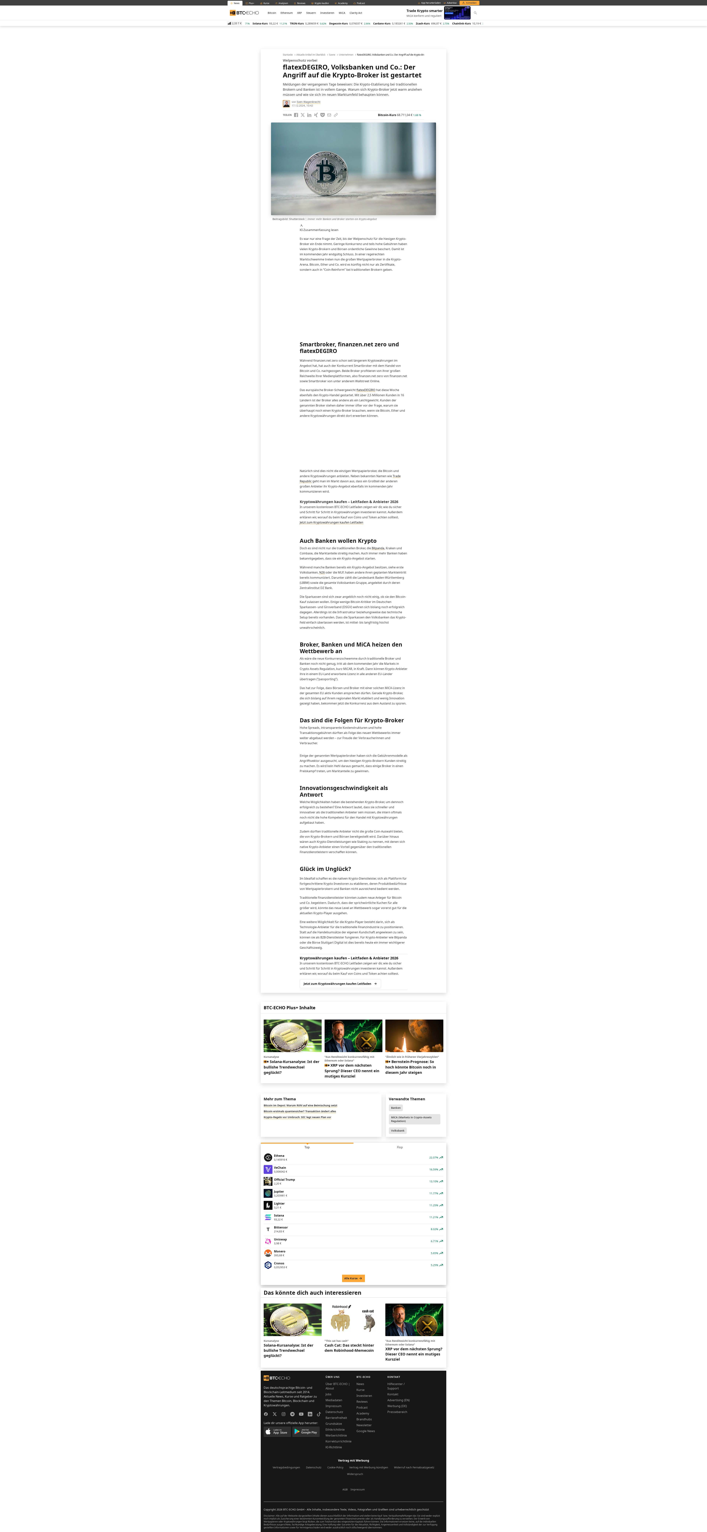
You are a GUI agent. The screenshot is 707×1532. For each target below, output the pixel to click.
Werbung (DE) (397, 1406)
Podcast (362, 1407)
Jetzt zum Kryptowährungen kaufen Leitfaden (331, 522)
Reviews (362, 1402)
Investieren (327, 13)
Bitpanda (378, 548)
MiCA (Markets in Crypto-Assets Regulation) (411, 1119)
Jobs (328, 1394)
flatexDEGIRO (365, 390)
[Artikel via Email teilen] (329, 115)
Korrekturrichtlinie (338, 1441)
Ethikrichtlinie (335, 1430)
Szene (332, 54)
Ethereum (287, 13)
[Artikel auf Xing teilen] (316, 115)
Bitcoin (272, 13)
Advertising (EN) (398, 1400)
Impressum (334, 1406)
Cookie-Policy (335, 1467)
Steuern (311, 13)
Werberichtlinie (336, 1435)
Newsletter (364, 1425)
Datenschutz (334, 1412)
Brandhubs (364, 1419)
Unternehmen (346, 54)
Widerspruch (355, 1474)
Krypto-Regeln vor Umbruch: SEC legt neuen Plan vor (297, 1117)
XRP (299, 13)
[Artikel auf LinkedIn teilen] (309, 115)
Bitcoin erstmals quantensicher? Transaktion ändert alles (300, 1111)
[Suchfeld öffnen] (475, 13)
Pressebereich (397, 1412)
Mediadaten (334, 1400)
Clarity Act (356, 13)
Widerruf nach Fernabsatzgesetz (414, 1467)
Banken (396, 1107)
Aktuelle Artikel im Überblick (310, 54)
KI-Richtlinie (334, 1447)
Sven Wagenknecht (308, 102)
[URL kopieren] (336, 115)
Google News (365, 1431)
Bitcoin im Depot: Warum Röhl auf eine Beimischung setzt (300, 1105)
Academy (362, 1413)
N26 (322, 572)
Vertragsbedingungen (286, 1467)
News (360, 1384)
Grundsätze (334, 1424)
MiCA (342, 13)
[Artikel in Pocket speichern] (322, 115)
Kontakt (392, 1394)
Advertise (452, 2)
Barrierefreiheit (336, 1418)
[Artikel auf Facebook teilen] (296, 115)
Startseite (288, 54)
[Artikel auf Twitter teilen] (302, 115)
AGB (345, 1489)
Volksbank (397, 1130)
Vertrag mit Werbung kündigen (368, 1467)
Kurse (360, 1390)
